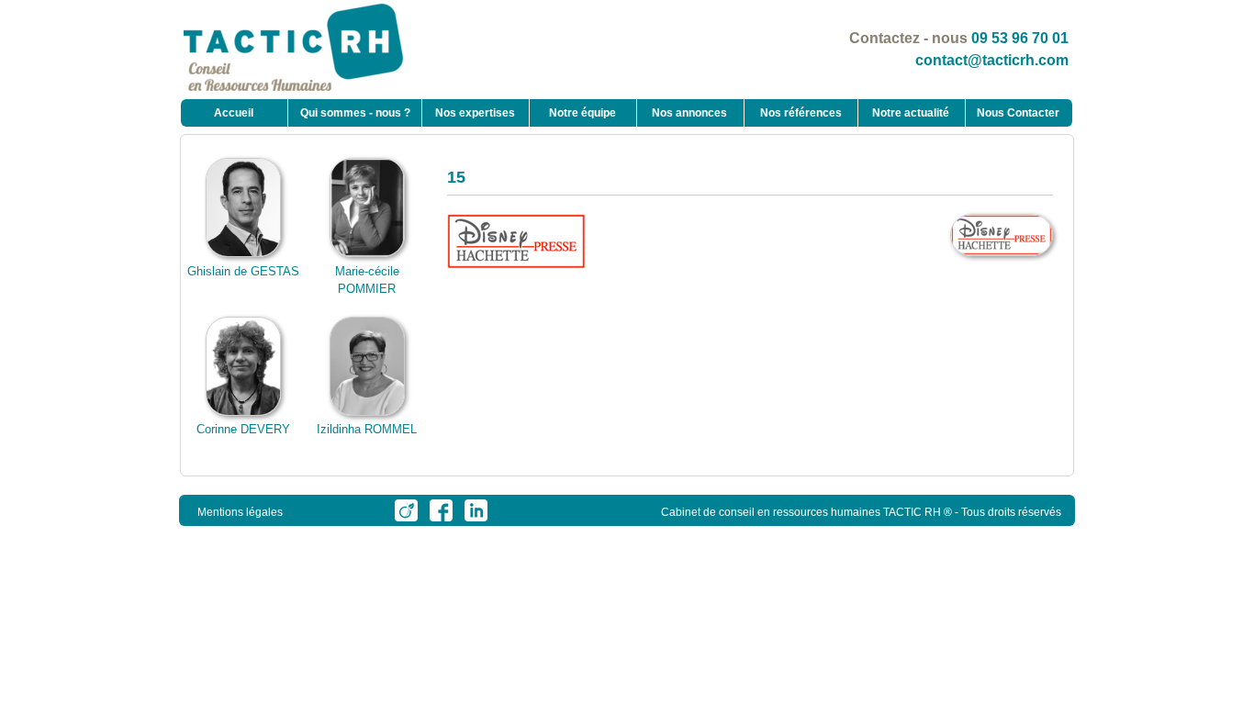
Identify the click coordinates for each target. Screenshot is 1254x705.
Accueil (233, 112)
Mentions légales (240, 512)
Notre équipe (582, 112)
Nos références (801, 112)
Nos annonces (689, 112)
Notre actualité (910, 112)
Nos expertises (475, 112)
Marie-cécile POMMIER (367, 280)
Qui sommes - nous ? (355, 112)
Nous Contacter (1018, 112)
